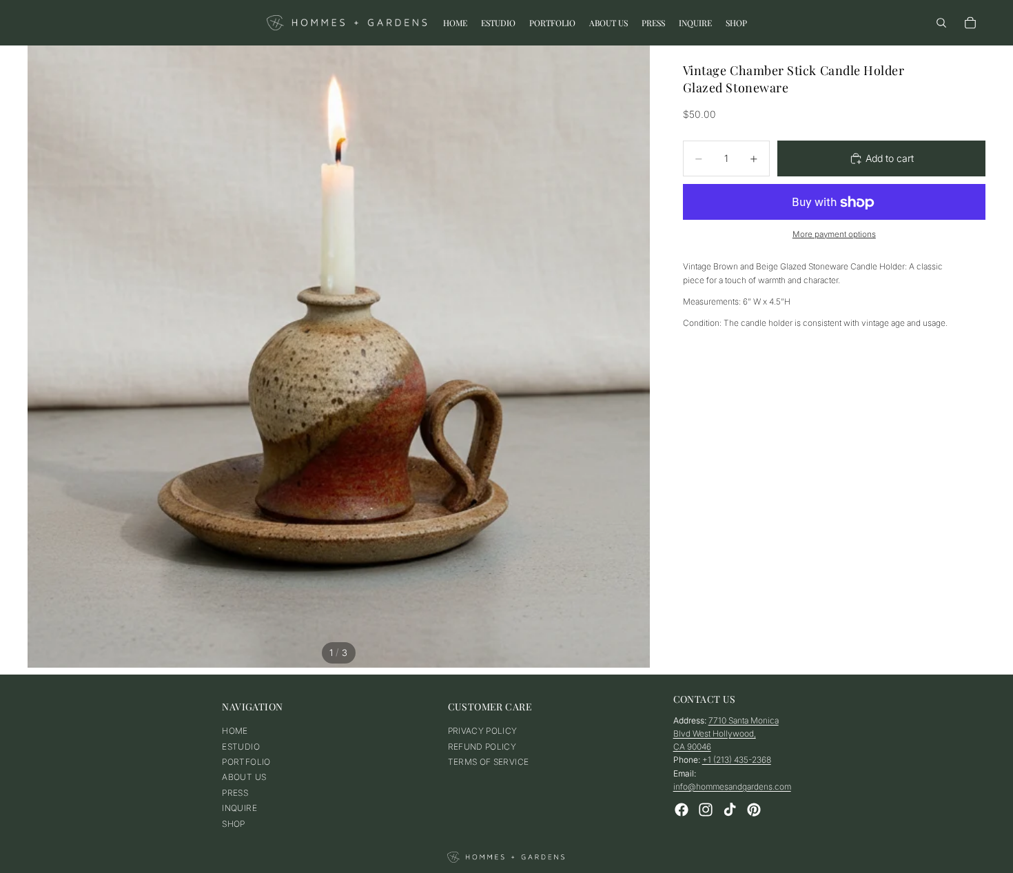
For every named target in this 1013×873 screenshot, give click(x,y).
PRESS (235, 793)
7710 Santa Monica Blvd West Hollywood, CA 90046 (726, 733)
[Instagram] (705, 809)
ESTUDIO (241, 746)
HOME (234, 731)
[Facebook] (681, 809)
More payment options (834, 234)
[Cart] (970, 23)
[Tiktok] (730, 809)
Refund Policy (482, 746)
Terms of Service (488, 762)
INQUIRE (239, 808)
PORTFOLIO (246, 762)
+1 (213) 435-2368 (736, 759)
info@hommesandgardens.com (732, 786)
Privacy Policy (483, 731)
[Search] (941, 23)
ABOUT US (244, 777)
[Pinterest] (754, 809)
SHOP (233, 824)
